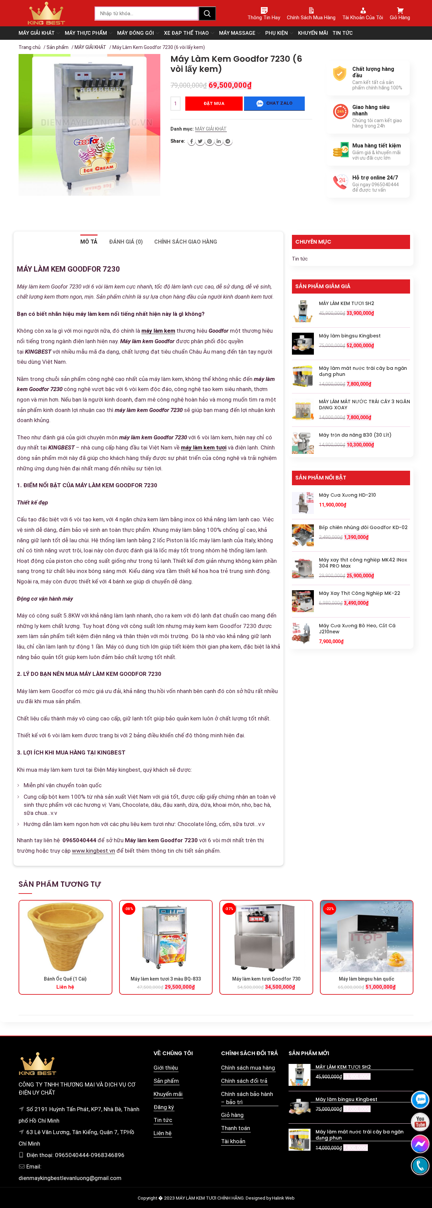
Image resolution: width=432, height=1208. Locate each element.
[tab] (89, 242)
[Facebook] (191, 141)
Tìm (207, 13)
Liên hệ (162, 1133)
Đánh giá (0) (126, 242)
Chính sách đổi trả (244, 1080)
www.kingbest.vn (93, 850)
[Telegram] (228, 141)
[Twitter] (200, 141)
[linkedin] (218, 141)
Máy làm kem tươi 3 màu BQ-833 (166, 979)
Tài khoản (233, 1141)
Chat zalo (278, 103)
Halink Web (283, 1198)
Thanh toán (235, 1128)
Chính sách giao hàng (185, 242)
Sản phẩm (58, 47)
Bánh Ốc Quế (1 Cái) (65, 979)
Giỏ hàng (232, 1114)
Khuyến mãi (168, 1094)
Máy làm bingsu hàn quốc (366, 979)
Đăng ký (164, 1107)
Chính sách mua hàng (248, 1067)
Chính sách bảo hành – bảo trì (247, 1098)
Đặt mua (214, 103)
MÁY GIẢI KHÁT (90, 47)
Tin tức (300, 259)
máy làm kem (158, 330)
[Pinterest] (209, 141)
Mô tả (89, 242)
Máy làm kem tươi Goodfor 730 (266, 979)
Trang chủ (29, 47)
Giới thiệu (166, 1067)
